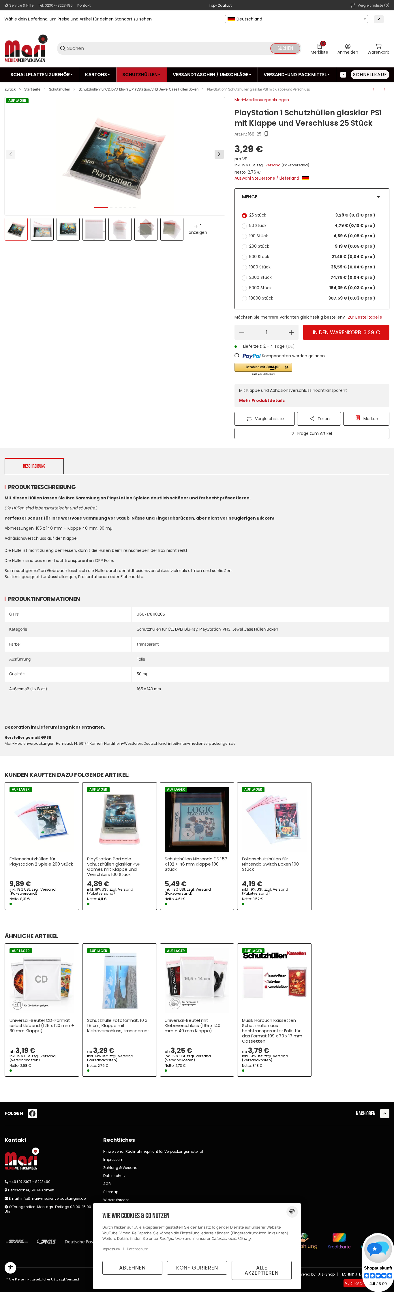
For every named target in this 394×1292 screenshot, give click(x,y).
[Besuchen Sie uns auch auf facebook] (32, 1113)
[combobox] (296, 19)
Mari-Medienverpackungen (261, 100)
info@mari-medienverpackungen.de (53, 1198)
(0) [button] (373, 5)
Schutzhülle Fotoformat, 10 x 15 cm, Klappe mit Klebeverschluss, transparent (118, 1025)
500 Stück (312, 256)
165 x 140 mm (149, 688)
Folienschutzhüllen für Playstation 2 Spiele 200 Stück (41, 861)
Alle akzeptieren (262, 1270)
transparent (148, 644)
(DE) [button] (290, 346)
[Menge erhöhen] (291, 332)
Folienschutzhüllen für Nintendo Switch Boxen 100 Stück (270, 864)
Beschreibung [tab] (34, 466)
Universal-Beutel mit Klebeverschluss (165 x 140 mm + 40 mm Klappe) (192, 1025)
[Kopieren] (265, 134)
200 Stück (312, 246)
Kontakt (84, 5)
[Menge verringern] (241, 332)
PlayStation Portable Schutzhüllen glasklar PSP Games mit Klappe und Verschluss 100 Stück (113, 866)
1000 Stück (312, 267)
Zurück (10, 89)
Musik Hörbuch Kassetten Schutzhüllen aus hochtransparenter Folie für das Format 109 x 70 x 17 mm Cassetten (272, 1031)
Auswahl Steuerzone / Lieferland (267, 178)
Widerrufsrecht (116, 1199)
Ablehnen (132, 1267)
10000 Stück (312, 298)
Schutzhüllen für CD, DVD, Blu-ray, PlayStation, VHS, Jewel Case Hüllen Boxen (138, 89)
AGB (107, 1183)
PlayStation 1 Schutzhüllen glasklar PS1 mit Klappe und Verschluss (258, 89)
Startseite (32, 89)
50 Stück (312, 225)
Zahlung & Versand (120, 1167)
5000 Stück (312, 288)
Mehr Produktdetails (262, 400)
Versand (273, 165)
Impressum (113, 1159)
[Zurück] (10, 154)
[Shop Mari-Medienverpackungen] (26, 48)
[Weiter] (219, 154)
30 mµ (142, 673)
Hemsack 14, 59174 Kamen (31, 1190)
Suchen (285, 48)
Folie (141, 659)
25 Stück (312, 215)
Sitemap (110, 1191)
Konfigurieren (197, 1267)
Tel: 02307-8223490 (55, 5)
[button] (312, 197)
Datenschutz (114, 1175)
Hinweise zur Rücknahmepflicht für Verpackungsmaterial (153, 1151)
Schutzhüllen (59, 89)
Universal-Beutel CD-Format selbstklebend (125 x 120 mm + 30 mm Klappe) (42, 1025)
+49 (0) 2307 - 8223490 (29, 1181)
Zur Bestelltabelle (365, 317)
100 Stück (312, 236)
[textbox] (296, 19)
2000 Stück (312, 277)
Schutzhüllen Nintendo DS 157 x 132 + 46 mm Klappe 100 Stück (196, 864)
